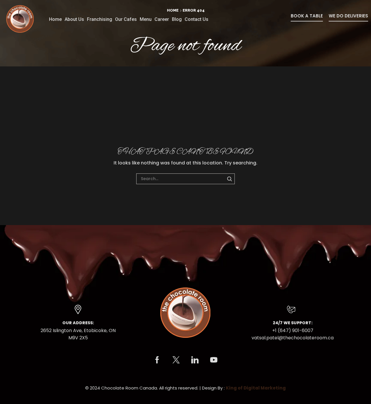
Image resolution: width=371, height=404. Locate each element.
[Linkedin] (195, 359)
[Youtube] (213, 359)
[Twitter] (176, 359)
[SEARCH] (229, 178)
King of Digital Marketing (256, 388)
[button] (307, 17)
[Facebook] (157, 359)
